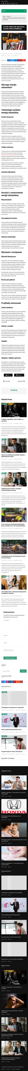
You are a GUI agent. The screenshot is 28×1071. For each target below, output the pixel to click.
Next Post (20, 381)
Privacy (3, 1069)
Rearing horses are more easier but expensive (12, 959)
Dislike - (19, 375)
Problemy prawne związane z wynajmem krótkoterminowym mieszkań (10, 1058)
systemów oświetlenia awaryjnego (9, 154)
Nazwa (6, 635)
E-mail (5, 642)
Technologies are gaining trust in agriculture (12, 707)
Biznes (4, 439)
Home (2, 1)
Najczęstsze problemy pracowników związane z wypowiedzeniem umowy (12, 1035)
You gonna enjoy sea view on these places (11, 751)
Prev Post (7, 381)
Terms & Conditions (15, 1069)
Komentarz (7, 620)
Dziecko (4, 692)
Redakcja (20, 53)
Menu (4, 10)
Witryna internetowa (8, 650)
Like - (9, 375)
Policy (8, 1069)
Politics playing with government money (11, 729)
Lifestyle (6, 1)
